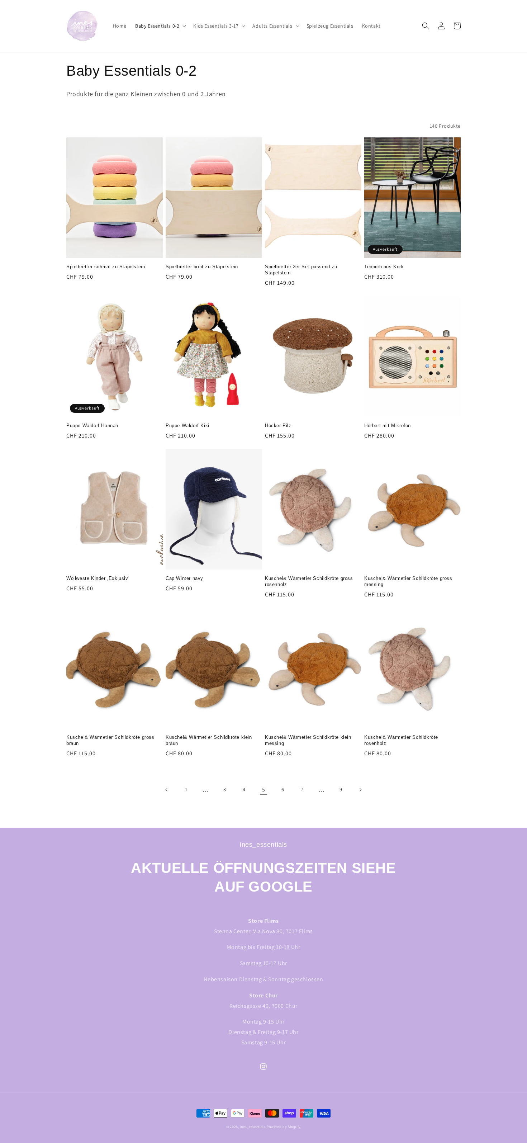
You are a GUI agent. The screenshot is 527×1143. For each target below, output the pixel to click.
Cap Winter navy (184, 578)
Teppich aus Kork (384, 266)
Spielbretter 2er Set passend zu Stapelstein (301, 269)
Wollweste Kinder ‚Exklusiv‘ (97, 578)
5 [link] (263, 789)
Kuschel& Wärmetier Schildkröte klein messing (308, 740)
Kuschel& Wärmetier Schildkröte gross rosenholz (309, 581)
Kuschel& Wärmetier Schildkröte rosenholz (401, 740)
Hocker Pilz (278, 425)
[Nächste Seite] (360, 790)
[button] (160, 25)
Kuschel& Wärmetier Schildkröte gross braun (110, 740)
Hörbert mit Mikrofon (387, 425)
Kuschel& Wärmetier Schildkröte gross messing (408, 581)
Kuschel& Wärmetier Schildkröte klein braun (209, 740)
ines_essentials (253, 1126)
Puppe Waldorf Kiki (187, 425)
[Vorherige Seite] (167, 790)
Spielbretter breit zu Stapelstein (202, 266)
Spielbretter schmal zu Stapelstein (105, 266)
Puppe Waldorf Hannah (92, 425)
